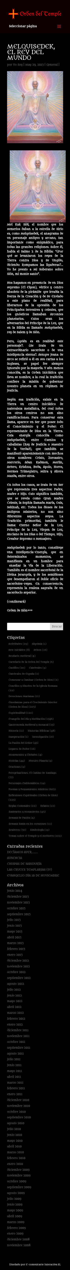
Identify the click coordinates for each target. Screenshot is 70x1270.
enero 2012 (15, 1024)
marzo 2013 (15, 943)
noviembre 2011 (18, 1036)
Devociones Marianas (24, 696)
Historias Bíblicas (41, 730)
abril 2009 (14, 1216)
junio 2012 (14, 995)
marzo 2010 (15, 1152)
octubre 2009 (16, 1181)
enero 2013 (15, 954)
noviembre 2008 (19, 1245)
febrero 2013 (16, 949)
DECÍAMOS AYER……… (22, 852)
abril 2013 (14, 937)
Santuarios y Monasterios (27, 811)
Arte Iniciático (19, 649)
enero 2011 (14, 1094)
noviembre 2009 (18, 1175)
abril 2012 (14, 1007)
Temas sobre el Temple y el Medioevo (35, 835)
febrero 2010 (16, 1158)
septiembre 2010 (19, 1117)
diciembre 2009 (18, 1170)
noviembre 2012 (18, 966)
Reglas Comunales (22, 805)
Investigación (43, 736)
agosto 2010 (15, 1123)
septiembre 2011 (18, 1047)
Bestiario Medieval (22, 655)
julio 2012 (14, 989)
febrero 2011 (16, 1088)
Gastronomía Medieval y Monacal (31, 724)
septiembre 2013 (18, 914)
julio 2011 (13, 1059)
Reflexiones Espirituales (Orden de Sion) (33, 797)
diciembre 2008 (18, 1239)
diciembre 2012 (18, 960)
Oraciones (17, 766)
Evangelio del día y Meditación (31, 718)
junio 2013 (14, 925)
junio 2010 (14, 1135)
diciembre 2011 (18, 1030)
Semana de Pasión (22, 817)
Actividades (18, 643)
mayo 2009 (15, 1210)
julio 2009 (14, 1199)
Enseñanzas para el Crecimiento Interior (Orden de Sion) (33, 704)
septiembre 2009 (19, 1187)
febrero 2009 (16, 1228)
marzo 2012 (15, 1013)
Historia (16, 730)
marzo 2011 (15, 1082)
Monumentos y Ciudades (25, 754)
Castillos (17, 667)
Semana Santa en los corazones (30, 823)
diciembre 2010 (18, 1100)
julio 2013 (14, 920)
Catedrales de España (24, 673)
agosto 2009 (16, 1193)
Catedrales (37, 667)
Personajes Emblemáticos (27, 783)
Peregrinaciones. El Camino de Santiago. (33, 775)
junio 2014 (14, 891)
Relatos (47, 805)
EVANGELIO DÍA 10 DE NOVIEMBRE (33, 875)
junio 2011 (14, 1065)
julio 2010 (14, 1129)
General (52, 64)
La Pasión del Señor (23, 742)
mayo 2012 (14, 1001)
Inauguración (18, 736)
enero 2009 (15, 1233)
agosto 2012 (15, 984)
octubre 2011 (16, 1042)
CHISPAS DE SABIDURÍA (24, 864)
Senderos (17, 829)
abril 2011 (14, 1077)
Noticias (17, 760)
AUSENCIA (14, 858)
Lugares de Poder (22, 748)
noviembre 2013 (18, 902)
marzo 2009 (15, 1222)
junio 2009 (14, 1204)
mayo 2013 (14, 931)
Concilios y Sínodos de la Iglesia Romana (33, 688)
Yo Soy (18, 64)
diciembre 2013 (18, 896)
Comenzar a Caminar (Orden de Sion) (33, 679)
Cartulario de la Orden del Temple (31, 661)
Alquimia (39, 643)
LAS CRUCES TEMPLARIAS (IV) (29, 869)
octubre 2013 (16, 908)
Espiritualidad (21, 712)
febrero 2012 (16, 1018)
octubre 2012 (16, 972)
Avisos (40, 649)
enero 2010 (15, 1164)
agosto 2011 (15, 1053)
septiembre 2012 (19, 978)
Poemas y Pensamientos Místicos (32, 789)
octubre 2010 (16, 1111)
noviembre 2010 (18, 1106)
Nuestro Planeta (40, 760)
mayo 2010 (15, 1140)
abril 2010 (14, 1146)
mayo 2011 (14, 1071)
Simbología (39, 829)
